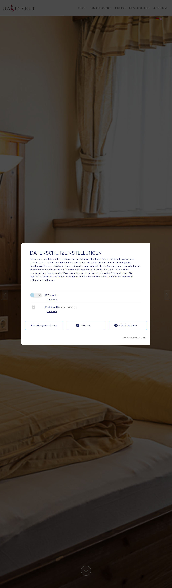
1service (51, 299)
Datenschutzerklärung (42, 280)
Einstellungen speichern (44, 325)
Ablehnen (86, 325)
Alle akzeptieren (128, 325)
